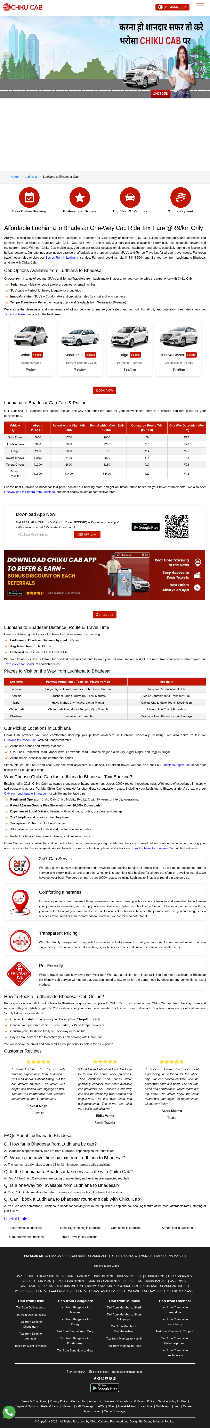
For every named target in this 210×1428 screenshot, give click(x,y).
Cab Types (178, 1281)
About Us (95, 1401)
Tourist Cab (154, 1276)
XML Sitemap (84, 1406)
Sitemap (67, 1406)
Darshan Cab (156, 1281)
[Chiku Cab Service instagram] (102, 1378)
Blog (176, 1406)
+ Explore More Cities (105, 1265)
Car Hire (84, 1276)
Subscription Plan (36, 1281)
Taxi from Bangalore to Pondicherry (75, 1341)
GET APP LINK (87, 534)
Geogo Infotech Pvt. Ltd (159, 1421)
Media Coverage (114, 1411)
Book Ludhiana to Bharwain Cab (152, 848)
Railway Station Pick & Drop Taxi (112, 1285)
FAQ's (100, 1406)
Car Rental (25, 1276)
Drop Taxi (46, 1285)
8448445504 (77, 1371)
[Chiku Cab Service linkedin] (114, 1378)
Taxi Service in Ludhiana (25, 1227)
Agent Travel (92, 1411)
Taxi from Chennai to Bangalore (174, 1310)
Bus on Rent (104, 1276)
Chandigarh (97, 1255)
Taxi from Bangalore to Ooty (75, 1331)
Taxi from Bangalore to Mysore (75, 1310)
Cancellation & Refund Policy (136, 1401)
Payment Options (26, 1406)
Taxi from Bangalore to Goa (75, 1350)
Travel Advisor (127, 1406)
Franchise (145, 1406)
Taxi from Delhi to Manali (31, 1345)
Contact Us (78, 1401)
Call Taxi (28, 1285)
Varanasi (176, 1255)
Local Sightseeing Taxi (55, 1276)
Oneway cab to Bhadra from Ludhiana (29, 492)
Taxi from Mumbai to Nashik (124, 1338)
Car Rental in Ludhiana (126, 1227)
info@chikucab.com (129, 1371)
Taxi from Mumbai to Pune (124, 1345)
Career (187, 1406)
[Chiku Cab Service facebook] (98, 1378)
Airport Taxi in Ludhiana (177, 1227)
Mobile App (163, 1406)
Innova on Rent (129, 1276)
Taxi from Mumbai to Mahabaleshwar (124, 1329)
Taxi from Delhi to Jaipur (30, 1314)
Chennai (78, 1255)
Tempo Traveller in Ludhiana (78, 1237)
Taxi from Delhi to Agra (30, 1307)
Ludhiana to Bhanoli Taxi (20, 740)
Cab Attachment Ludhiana (26, 1237)
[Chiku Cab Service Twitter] (95, 1378)
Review (109, 1401)
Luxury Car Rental (70, 1281)
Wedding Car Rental (31, 1290)
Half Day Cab (129, 1290)
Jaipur (161, 1255)
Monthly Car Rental (104, 1281)
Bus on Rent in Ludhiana (62, 257)
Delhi (115, 1255)
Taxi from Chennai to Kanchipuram (174, 1353)
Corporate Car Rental (69, 1290)
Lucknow (130, 1255)
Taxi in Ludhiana (14, 314)
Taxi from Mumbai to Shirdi (124, 1307)
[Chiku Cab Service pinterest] (110, 1378)
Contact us (104, 614)
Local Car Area (103, 1290)
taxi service (32, 829)
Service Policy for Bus (172, 1401)
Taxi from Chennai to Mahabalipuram (174, 1341)
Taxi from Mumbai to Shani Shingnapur (124, 1317)
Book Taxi (149, 1285)
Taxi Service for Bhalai (19, 664)
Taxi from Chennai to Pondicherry (174, 1322)
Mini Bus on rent (70, 1285)
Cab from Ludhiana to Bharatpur (25, 793)
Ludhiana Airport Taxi (176, 765)
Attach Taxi (133, 1281)
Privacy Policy (59, 1401)
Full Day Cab (152, 1290)
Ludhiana (31, 176)
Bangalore (59, 1255)
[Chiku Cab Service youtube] (106, 1378)
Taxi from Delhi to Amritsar (30, 1336)
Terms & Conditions (33, 1401)
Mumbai (146, 1255)
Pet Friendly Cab (179, 1290)
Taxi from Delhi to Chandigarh (30, 1324)
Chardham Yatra (173, 1285)
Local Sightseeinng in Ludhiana (80, 1227)
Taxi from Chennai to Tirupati (174, 1331)
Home (14, 176)
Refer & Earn (49, 1406)
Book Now (104, 390)
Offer (111, 1406)
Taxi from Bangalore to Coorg (75, 1322)
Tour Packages (180, 1276)
